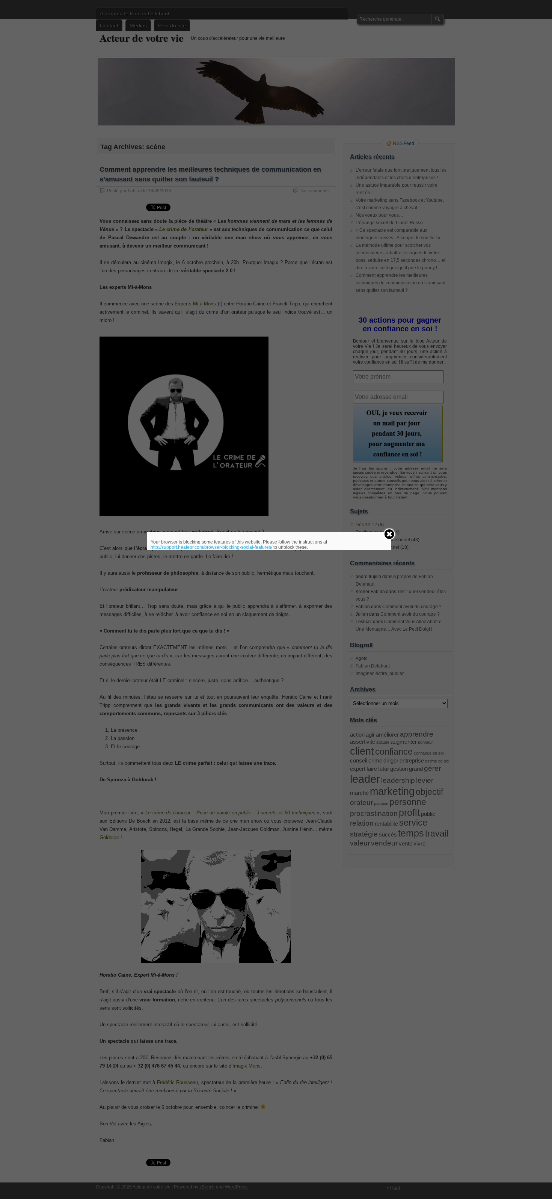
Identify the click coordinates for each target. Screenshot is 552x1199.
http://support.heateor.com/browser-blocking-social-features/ (211, 547)
